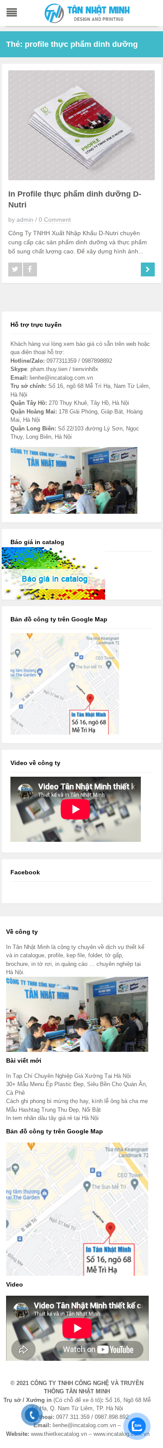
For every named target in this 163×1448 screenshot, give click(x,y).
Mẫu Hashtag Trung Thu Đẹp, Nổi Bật (53, 1110)
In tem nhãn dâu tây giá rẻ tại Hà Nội (52, 1118)
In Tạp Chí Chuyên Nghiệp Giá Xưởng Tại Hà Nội (68, 1076)
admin (25, 219)
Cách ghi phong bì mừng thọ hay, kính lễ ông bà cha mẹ (77, 1101)
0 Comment (55, 219)
